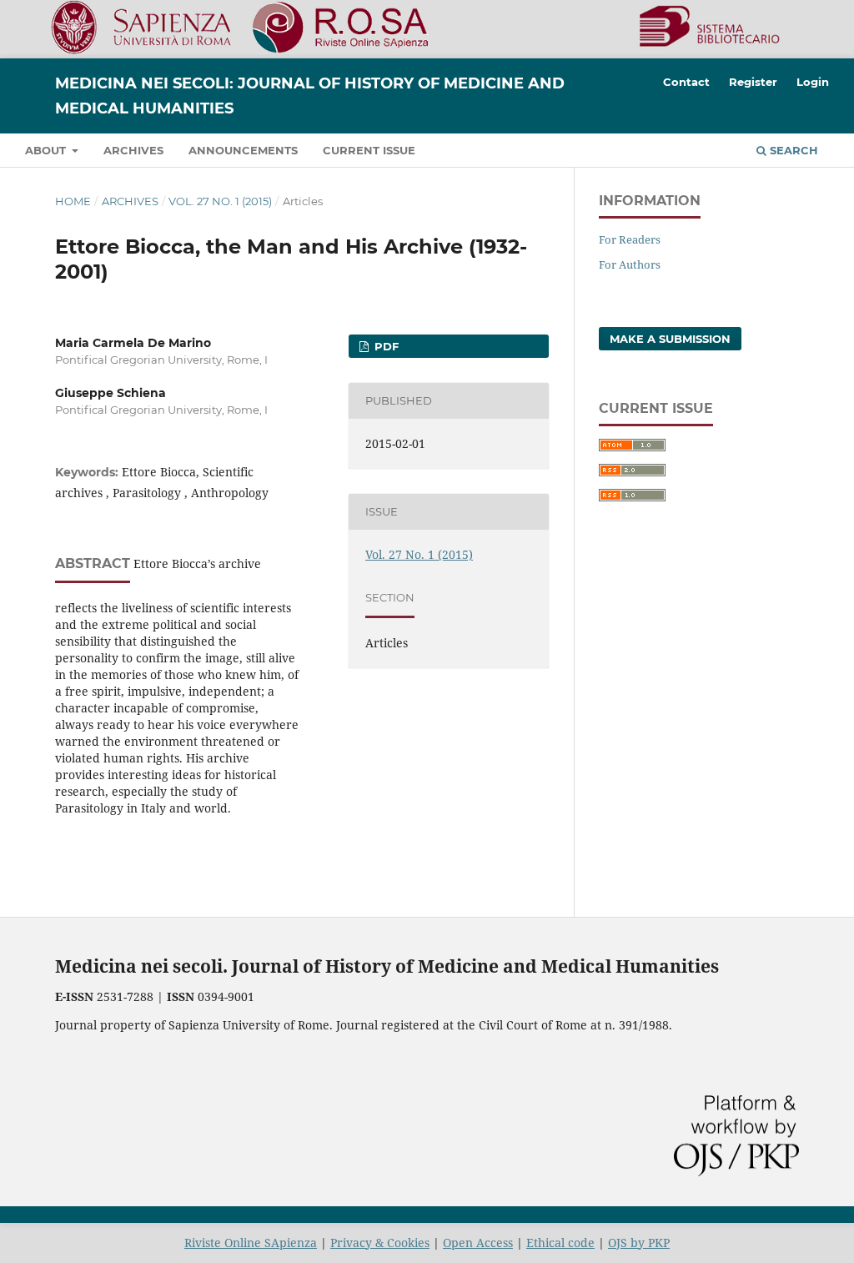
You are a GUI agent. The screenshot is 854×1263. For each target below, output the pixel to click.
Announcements (243, 150)
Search (792, 150)
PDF (385, 346)
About (47, 150)
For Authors (630, 264)
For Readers (630, 239)
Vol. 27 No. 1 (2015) (220, 201)
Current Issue (369, 150)
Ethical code (560, 1242)
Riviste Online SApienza (250, 1242)
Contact (686, 81)
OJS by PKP (639, 1242)
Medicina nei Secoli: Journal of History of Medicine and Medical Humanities (310, 96)
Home (73, 201)
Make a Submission (670, 338)
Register (753, 81)
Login (812, 81)
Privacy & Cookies (380, 1242)
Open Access (478, 1242)
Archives (133, 150)
